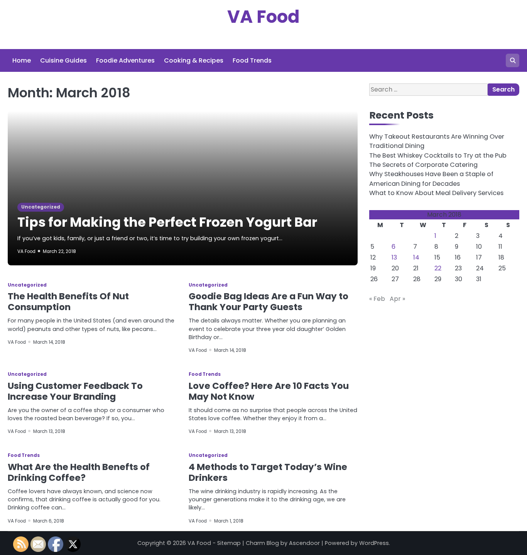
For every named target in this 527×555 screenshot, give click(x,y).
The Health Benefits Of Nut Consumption (68, 301)
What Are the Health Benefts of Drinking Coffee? (79, 472)
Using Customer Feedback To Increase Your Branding (75, 391)
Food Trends (252, 60)
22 (437, 268)
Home (21, 60)
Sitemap (229, 543)
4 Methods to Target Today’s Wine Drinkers (268, 472)
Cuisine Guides (63, 60)
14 (416, 257)
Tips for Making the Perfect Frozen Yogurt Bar (167, 222)
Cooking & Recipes (193, 60)
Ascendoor (304, 543)
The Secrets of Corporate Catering (423, 164)
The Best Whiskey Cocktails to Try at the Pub (438, 155)
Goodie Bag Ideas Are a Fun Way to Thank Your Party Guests (268, 301)
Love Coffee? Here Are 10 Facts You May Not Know (269, 391)
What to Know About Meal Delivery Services (436, 192)
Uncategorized (40, 207)
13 (394, 257)
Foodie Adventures (125, 60)
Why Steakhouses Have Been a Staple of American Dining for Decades (431, 179)
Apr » (397, 299)
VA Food (263, 17)
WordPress (374, 543)
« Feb (377, 299)
